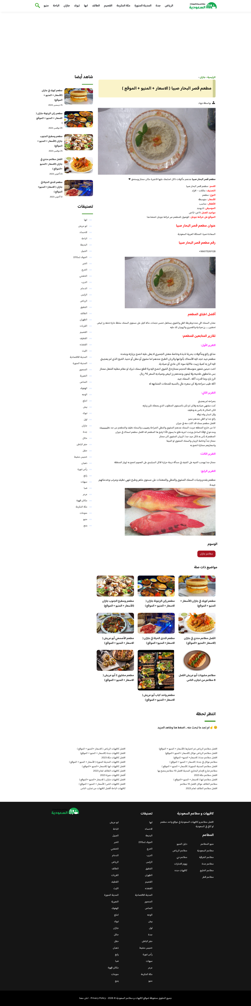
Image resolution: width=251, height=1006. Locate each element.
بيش (85, 407)
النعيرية (83, 376)
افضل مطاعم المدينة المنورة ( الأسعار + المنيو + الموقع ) (189, 766)
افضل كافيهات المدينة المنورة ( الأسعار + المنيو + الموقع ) (97, 762)
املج (85, 401)
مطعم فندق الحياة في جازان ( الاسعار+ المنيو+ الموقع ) (159, 641)
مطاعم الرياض (180, 851)
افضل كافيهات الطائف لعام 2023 (109, 771)
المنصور (83, 370)
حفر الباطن (82, 444)
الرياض (169, 5)
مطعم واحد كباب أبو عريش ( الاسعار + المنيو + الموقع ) (158, 698)
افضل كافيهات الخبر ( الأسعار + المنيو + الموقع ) (102, 784)
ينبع (85, 525)
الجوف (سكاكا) (80, 257)
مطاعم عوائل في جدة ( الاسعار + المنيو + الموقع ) (193, 762)
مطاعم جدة (208, 864)
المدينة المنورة (143, 5)
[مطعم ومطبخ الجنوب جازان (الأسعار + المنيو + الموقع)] (78, 142)
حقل (85, 451)
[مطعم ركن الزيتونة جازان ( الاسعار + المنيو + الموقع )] (78, 119)
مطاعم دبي (182, 857)
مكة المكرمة (123, 5)
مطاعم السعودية (205, 851)
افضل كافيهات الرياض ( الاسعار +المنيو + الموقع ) (101, 749)
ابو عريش (82, 226)
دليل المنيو (182, 844)
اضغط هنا (152, 217)
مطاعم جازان (206, 554)
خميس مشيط (80, 457)
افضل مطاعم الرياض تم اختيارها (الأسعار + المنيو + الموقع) (188, 749)
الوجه (84, 394)
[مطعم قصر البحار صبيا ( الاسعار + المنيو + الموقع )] (156, 141)
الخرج (84, 270)
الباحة (56, 5)
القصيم (108, 5)
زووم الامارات (180, 864)
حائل (85, 438)
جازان (67, 5)
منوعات (83, 513)
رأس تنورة (82, 469)
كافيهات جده (181, 870)
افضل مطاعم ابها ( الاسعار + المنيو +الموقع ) (195, 780)
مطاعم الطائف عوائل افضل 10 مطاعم (198, 784)
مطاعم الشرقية (206, 857)
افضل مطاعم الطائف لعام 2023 (201, 788)
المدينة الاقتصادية (78, 357)
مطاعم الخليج (207, 870)
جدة (158, 5)
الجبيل (84, 251)
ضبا (85, 488)
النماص (83, 382)
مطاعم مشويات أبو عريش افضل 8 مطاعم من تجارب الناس (197, 678)
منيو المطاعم (207, 844)
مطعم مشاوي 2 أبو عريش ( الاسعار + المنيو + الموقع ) (118, 678)
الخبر (85, 263)
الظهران (83, 320)
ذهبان (84, 463)
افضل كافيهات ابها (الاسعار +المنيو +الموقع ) (104, 766)
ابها (86, 5)
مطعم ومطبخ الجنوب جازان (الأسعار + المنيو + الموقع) (118, 603)
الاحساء (83, 232)
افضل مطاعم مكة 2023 (205, 775)
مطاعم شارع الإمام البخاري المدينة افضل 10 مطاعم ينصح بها (187, 771)
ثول (85, 419)
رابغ (85, 476)
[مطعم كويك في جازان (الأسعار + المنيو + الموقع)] (78, 96)
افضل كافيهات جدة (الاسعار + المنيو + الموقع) (103, 753)
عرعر (85, 494)
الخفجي (83, 276)
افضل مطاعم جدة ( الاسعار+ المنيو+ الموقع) (195, 758)
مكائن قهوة (81, 501)
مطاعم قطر (208, 877)
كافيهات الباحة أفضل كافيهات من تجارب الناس (103, 788)
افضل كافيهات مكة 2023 (113, 758)
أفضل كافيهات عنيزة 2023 (113, 775)
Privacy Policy (98, 998)
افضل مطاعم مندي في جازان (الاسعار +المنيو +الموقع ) (200, 641)
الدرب (84, 282)
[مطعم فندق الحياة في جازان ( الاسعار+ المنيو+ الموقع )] (78, 188)
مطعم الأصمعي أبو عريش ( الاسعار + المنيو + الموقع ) (118, 641)
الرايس (84, 295)
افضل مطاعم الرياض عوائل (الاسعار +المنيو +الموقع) (191, 753)
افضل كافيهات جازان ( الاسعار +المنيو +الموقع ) (102, 780)
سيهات (84, 482)
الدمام (84, 288)
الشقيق (83, 307)
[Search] (37, 6)
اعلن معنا (84, 998)
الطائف (96, 5)
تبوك (77, 5)
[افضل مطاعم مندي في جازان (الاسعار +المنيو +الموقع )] (78, 165)
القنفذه (83, 345)
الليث (84, 351)
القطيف (83, 338)
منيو (46, 5)
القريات (83, 326)
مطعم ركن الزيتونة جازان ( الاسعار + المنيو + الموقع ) (160, 603)
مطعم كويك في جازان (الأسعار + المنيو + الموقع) (198, 603)
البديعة (83, 245)
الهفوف (83, 388)
